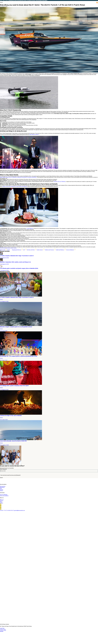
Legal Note (2, 628)
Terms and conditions (4, 495)
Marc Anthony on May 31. (34, 134)
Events (4, 248)
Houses (1, 489)
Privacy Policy (3, 629)
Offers (56, 5)
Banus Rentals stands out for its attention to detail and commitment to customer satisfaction (18, 177)
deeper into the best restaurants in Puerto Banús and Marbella (14, 186)
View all (1, 248)
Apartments (2, 487)
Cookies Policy (3, 630)
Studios (1, 490)
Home (39, 5)
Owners (80, 5)
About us (86, 5)
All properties (2, 486)
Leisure (11, 248)
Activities (8, 248)
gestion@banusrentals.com (19, 510)
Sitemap (1, 631)
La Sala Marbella (29, 228)
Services (62, 5)
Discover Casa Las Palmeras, (60, 181)
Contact (1, 503)
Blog (92, 5)
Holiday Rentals (47, 5)
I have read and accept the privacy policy (10, 475)
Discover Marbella (71, 5)
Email (3, 469)
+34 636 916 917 (91, 2)
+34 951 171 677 (3, 510)
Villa (1, 488)
